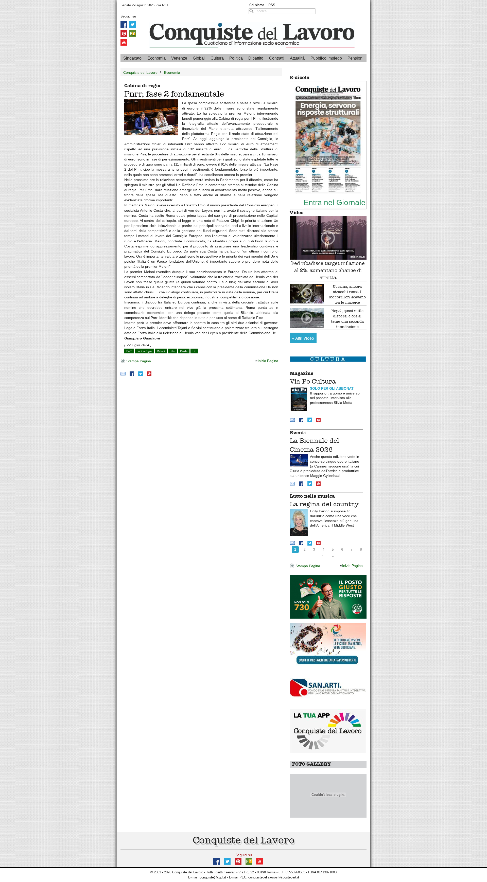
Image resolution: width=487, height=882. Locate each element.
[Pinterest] (123, 33)
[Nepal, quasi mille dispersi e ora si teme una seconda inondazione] (307, 318)
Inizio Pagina (268, 361)
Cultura (217, 58)
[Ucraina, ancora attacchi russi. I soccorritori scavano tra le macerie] (307, 293)
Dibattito (255, 58)
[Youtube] (123, 42)
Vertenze (179, 58)
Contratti (276, 58)
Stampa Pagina (138, 361)
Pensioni (355, 58)
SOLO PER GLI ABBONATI (332, 388)
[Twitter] (132, 24)
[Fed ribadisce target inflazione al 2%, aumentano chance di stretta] (328, 238)
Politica (236, 58)
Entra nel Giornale (335, 202)
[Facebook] (123, 24)
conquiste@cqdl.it (213, 877)
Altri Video (303, 338)
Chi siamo (256, 5)
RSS (271, 5)
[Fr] (132, 33)
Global (199, 58)
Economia (156, 58)
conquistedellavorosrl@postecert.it (273, 877)
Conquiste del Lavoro (140, 72)
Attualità (297, 58)
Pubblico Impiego (326, 58)
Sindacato (132, 58)
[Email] (123, 373)
